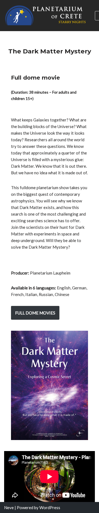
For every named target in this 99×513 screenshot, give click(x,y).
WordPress (49, 507)
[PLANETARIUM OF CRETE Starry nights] (45, 15)
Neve (9, 507)
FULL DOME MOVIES (35, 312)
